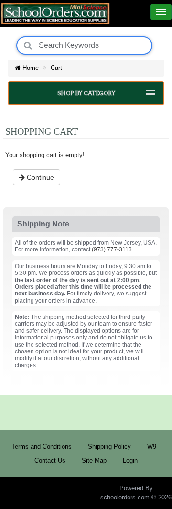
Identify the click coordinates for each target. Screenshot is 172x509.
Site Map (94, 460)
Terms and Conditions (41, 446)
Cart (56, 67)
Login (130, 460)
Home (30, 67)
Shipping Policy (109, 446)
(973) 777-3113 (112, 249)
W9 (151, 446)
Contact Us (49, 460)
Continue (39, 177)
